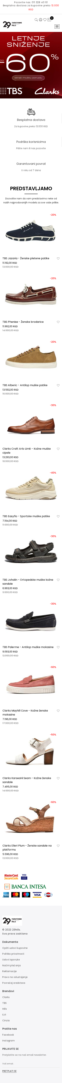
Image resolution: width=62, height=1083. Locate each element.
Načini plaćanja (11, 965)
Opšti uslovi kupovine (15, 948)
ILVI (4, 1014)
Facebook (8, 1034)
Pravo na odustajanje (15, 977)
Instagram (8, 1040)
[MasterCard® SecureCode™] (11, 876)
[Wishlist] (58, 259)
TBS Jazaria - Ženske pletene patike (25, 258)
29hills (16, 929)
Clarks (6, 997)
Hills (4, 1009)
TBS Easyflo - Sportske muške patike (26, 516)
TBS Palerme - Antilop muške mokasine (28, 647)
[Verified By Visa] (26, 876)
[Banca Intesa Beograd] (25, 886)
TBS (4, 1003)
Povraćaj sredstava (13, 983)
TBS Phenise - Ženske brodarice (23, 322)
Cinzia (6, 1020)
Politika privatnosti (13, 953)
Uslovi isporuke (11, 959)
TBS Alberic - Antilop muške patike (24, 385)
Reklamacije (9, 971)
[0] (49, 20)
